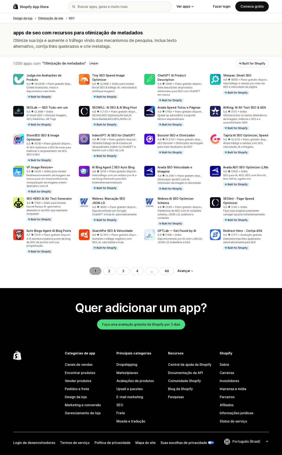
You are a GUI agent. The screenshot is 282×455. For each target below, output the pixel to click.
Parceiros (227, 397)
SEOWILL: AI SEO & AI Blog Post (114, 107)
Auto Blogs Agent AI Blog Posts (48, 230)
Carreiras (227, 373)
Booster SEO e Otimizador (176, 135)
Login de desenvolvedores (34, 443)
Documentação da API (185, 373)
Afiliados (226, 405)
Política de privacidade (112, 443)
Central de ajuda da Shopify (189, 364)
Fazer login (221, 6)
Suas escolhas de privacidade (184, 443)
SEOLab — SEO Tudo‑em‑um (47, 107)
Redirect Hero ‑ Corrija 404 (242, 230)
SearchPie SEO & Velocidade (112, 230)
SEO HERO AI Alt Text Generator (49, 198)
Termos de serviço (75, 443)
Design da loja (76, 397)
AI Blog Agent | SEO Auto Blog (113, 167)
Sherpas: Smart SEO (237, 75)
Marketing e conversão (83, 405)
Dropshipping (126, 364)
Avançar (183, 271)
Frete (120, 413)
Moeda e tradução (130, 421)
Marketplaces (127, 373)
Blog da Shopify (180, 389)
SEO (119, 405)
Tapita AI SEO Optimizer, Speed (245, 135)
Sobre (224, 364)
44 (167, 271)
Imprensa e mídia (233, 389)
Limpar (94, 63)
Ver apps (183, 6)
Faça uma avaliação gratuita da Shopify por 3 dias (141, 324)
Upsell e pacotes (129, 389)
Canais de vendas (78, 364)
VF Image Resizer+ (39, 167)
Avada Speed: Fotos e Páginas (179, 107)
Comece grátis (252, 6)
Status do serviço (233, 421)
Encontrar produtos (80, 373)
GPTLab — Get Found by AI (177, 230)
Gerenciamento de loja (83, 413)
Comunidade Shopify (184, 381)
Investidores (229, 381)
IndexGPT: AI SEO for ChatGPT (113, 135)
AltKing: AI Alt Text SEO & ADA (244, 107)
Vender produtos (78, 381)
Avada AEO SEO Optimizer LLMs (245, 167)
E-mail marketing (129, 397)
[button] (42, 86)
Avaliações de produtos (135, 381)
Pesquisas (176, 397)
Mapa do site (145, 443)
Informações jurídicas (236, 413)
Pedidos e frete (77, 389)
